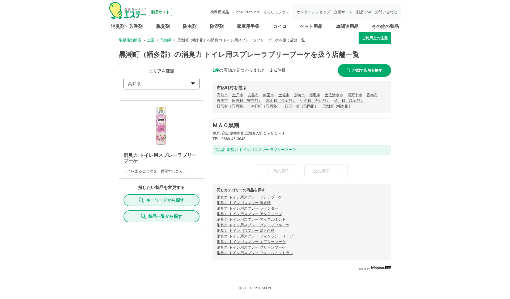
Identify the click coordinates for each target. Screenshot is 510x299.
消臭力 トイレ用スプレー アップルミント (251, 219)
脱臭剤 (163, 26)
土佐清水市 (334, 95)
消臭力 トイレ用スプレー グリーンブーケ (251, 247)
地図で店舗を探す (367, 70)
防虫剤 (190, 26)
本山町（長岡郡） (281, 100)
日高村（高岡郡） (231, 106)
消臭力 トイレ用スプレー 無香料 (244, 203)
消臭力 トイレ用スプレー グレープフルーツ (253, 225)
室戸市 (237, 95)
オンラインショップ (313, 12)
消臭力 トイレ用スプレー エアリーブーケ (251, 242)
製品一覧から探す (165, 216)
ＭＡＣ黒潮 (225, 125)
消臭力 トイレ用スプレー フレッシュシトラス (255, 253)
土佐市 (284, 95)
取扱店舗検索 (130, 40)
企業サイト (343, 12)
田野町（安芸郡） (247, 100)
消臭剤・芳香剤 (127, 26)
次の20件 (322, 171)
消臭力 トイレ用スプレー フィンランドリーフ (255, 236)
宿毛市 (314, 95)
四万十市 (354, 95)
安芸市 (253, 95)
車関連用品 (347, 26)
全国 (151, 40)
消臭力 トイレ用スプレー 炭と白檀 (246, 230)
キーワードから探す (165, 200)
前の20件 (282, 171)
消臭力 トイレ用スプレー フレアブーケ (249, 197)
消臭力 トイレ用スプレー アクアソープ (249, 214)
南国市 (268, 95)
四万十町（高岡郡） (301, 106)
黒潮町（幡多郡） (337, 106)
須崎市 (299, 95)
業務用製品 (219, 12)
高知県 (166, 40)
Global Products (246, 12)
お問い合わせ (386, 12)
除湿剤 (217, 26)
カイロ (280, 26)
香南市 (372, 95)
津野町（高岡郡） (265, 106)
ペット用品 (311, 26)
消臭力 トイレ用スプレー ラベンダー (247, 208)
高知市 (222, 95)
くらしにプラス (276, 12)
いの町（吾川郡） (315, 100)
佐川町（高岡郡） (349, 100)
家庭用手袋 (248, 26)
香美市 (222, 100)
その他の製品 (385, 26)
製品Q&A (363, 12)
